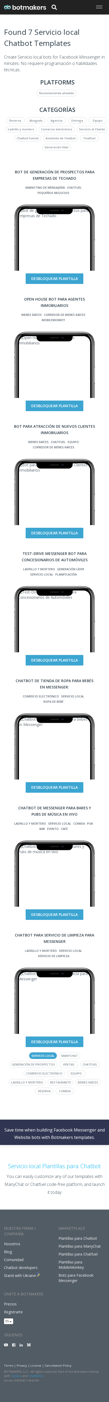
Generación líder (56, 147)
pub (90, 823)
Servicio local (41, 574)
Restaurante (60, 1082)
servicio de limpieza (53, 956)
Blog (8, 1251)
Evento (53, 829)
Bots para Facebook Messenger (75, 1278)
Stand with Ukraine (20, 1275)
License (35, 1365)
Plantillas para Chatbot (77, 1238)
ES (8, 1321)
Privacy (22, 1365)
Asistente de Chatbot (61, 138)
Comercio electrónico (56, 129)
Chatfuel (89, 138)
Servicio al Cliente (92, 129)
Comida (79, 823)
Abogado (36, 120)
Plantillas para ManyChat (79, 1246)
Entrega (77, 120)
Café (64, 829)
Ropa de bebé (53, 702)
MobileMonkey (53, 320)
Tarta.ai (16, 1376)
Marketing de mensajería (45, 187)
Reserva (15, 120)
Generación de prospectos (33, 1064)
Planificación (66, 574)
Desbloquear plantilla (54, 278)
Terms (8, 1365)
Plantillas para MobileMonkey (71, 1265)
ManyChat (69, 1056)
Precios (10, 1303)
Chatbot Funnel (28, 138)
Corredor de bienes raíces (64, 315)
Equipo (98, 120)
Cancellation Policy (58, 1365)
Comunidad (14, 1259)
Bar (42, 829)
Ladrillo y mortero (21, 129)
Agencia (56, 120)
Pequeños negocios (53, 193)
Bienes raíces (31, 315)
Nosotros (12, 1243)
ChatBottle (35, 1376)
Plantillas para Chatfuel (78, 1254)
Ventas (68, 1064)
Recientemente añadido (56, 93)
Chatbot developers (21, 1267)
